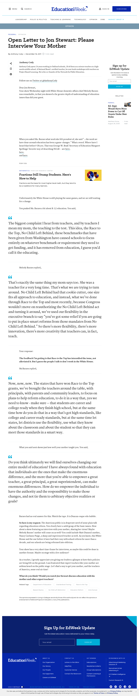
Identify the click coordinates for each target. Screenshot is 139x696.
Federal (12, 34)
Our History (47, 666)
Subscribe (122, 9)
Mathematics (24, 170)
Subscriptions (91, 662)
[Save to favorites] (10, 68)
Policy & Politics (38, 19)
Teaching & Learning (60, 19)
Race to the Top (82, 584)
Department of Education (42, 584)
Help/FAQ (68, 666)
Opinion (93, 19)
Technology (80, 19)
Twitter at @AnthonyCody (44, 80)
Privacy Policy (89, 687)
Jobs (102, 19)
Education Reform (76, 590)
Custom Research (115, 680)
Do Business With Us (117, 658)
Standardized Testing (63, 584)
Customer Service (71, 670)
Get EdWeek (91, 658)
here (67, 148)
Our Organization (49, 662)
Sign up (88, 642)
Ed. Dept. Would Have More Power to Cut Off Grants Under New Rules (117, 111)
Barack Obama (38, 590)
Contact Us (69, 658)
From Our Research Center (42, 170)
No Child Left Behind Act (56, 590)
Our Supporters (48, 674)
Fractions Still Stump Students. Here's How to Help (45, 176)
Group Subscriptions (94, 670)
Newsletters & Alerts (94, 666)
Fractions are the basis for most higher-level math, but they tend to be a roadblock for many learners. (47, 184)
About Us (46, 658)
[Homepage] (69, 8)
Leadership (21, 19)
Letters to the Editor (72, 662)
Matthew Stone (113, 121)
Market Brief (115, 19)
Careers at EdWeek (49, 677)
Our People (47, 670)
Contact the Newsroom (73, 674)
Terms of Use (74, 687)
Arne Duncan (92, 590)
